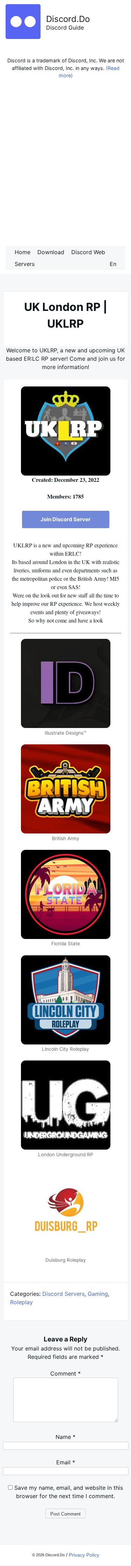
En (113, 263)
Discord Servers (63, 1293)
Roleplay (21, 1302)
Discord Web (88, 252)
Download (50, 252)
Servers (25, 263)
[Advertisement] (65, 164)
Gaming (98, 1293)
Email (65, 1462)
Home (22, 252)
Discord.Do (68, 19)
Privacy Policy (84, 1555)
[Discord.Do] (23, 36)
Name (65, 1436)
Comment (65, 1373)
